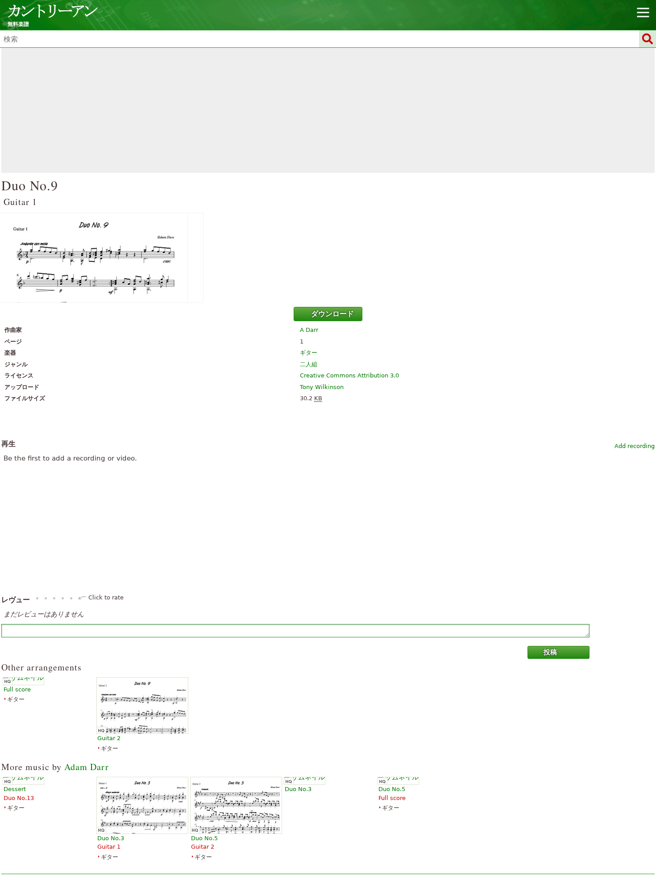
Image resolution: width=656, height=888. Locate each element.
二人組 (308, 364)
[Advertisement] (328, 110)
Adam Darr (86, 767)
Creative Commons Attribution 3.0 (349, 375)
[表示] (328, 257)
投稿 (550, 652)
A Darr (309, 330)
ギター (308, 352)
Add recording (634, 446)
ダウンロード (332, 314)
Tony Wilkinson (322, 387)
